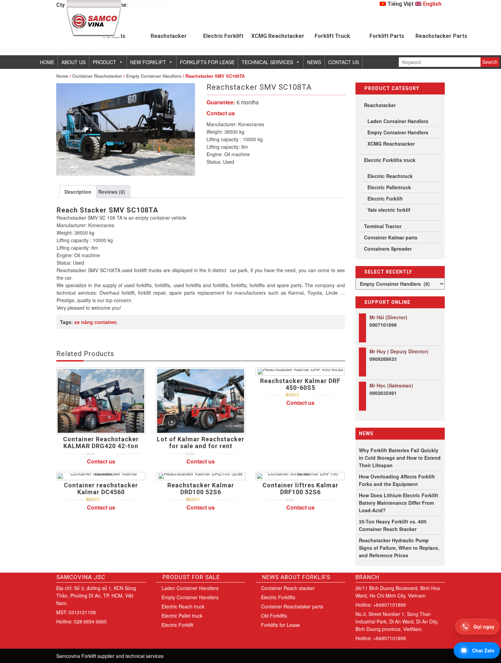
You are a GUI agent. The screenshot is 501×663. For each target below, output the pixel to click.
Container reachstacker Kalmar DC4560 (101, 489)
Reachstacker (169, 36)
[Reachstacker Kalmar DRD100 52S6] (200, 476)
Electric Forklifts (278, 597)
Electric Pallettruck (389, 187)
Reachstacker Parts (441, 36)
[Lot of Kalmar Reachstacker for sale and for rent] (200, 401)
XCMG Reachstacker (277, 36)
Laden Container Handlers (397, 121)
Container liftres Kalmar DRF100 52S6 (300, 489)
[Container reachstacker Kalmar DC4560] (101, 476)
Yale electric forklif (388, 209)
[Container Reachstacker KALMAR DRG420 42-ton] (101, 401)
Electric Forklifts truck (389, 160)
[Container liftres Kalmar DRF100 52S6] (300, 476)
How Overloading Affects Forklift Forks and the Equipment (397, 480)
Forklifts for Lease (280, 624)
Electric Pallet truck (182, 615)
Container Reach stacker (288, 588)
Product (104, 62)
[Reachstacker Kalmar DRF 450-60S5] (300, 372)
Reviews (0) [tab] (111, 191)
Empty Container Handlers (153, 76)
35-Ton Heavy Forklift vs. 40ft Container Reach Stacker (393, 525)
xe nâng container (95, 322)
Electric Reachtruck (390, 176)
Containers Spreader (388, 248)
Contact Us (343, 62)
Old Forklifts (274, 615)
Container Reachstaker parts (292, 606)
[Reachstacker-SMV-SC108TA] (125, 129)
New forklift (148, 62)
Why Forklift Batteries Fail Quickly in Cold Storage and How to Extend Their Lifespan (400, 458)
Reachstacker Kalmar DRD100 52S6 (200, 489)
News (314, 62)
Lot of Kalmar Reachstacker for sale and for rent (200, 443)
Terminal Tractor (382, 226)
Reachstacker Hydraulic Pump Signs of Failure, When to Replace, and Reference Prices (399, 548)
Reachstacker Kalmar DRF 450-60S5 (300, 384)
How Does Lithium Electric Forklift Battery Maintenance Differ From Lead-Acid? (398, 503)
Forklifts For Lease (207, 62)
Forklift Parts (386, 36)
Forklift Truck (332, 36)
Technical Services (267, 62)
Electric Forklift (223, 36)
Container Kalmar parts (391, 237)
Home (47, 62)
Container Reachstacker (97, 76)
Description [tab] (77, 191)
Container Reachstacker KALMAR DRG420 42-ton (101, 443)
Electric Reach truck (183, 606)
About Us (73, 62)
